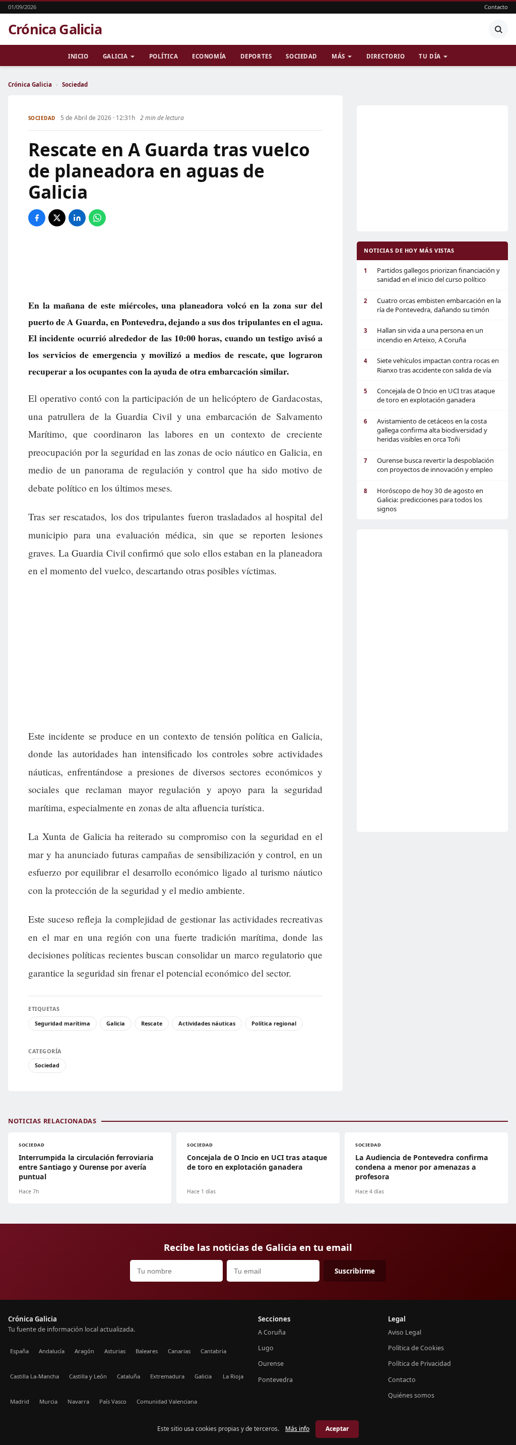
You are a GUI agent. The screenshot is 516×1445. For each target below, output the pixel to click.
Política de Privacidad (419, 1363)
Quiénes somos (411, 1395)
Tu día (429, 56)
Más (338, 56)
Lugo (266, 1348)
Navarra (78, 1401)
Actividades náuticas (206, 1023)
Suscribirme (355, 1271)
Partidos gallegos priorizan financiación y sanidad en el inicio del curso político (432, 275)
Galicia (115, 56)
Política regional (273, 1023)
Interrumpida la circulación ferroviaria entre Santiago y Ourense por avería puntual (86, 1167)
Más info (297, 1428)
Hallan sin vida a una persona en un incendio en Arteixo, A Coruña (423, 335)
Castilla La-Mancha (34, 1376)
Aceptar (337, 1428)
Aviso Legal (404, 1332)
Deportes (256, 56)
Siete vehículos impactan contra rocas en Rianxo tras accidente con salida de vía (431, 365)
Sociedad (301, 56)
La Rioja (233, 1376)
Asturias (114, 1351)
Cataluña (128, 1376)
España (19, 1351)
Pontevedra (275, 1379)
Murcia (48, 1401)
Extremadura (167, 1376)
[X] (57, 217)
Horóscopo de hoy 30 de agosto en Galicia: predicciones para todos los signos (423, 500)
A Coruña (272, 1332)
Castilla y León (88, 1376)
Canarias (179, 1351)
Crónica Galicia (55, 29)
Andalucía (51, 1351)
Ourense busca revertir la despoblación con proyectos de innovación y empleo (429, 465)
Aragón (84, 1351)
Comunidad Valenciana (167, 1401)
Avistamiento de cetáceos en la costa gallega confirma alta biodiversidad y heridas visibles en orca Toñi (425, 430)
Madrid (19, 1401)
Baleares (147, 1351)
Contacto (496, 7)
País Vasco (112, 1401)
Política (163, 56)
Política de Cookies (416, 1348)
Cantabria (213, 1351)
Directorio (385, 56)
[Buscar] (498, 29)
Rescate (151, 1023)
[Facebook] (36, 217)
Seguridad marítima (62, 1023)
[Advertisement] (175, 261)
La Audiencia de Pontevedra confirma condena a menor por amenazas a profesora (421, 1167)
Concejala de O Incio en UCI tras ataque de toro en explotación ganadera (429, 395)
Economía (209, 56)
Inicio (78, 56)
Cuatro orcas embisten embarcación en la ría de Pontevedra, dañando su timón (432, 305)
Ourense (271, 1363)
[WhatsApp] (97, 217)
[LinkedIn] (77, 217)
